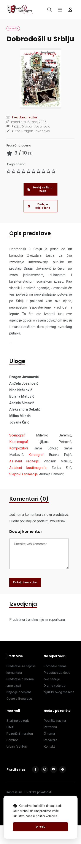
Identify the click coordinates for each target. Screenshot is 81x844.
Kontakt (49, 746)
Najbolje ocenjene (19, 692)
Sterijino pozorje (18, 721)
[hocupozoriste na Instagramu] (44, 769)
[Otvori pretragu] (49, 9)
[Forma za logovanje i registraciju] (70, 9)
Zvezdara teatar (24, 117)
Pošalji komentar (25, 582)
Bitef (9, 727)
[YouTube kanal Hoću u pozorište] (53, 769)
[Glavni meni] (60, 9)
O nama (49, 734)
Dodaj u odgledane (42, 206)
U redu (40, 826)
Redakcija (50, 740)
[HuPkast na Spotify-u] (62, 769)
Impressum (14, 792)
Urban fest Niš (16, 746)
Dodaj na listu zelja (42, 189)
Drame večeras (54, 686)
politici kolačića (46, 816)
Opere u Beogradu (19, 699)
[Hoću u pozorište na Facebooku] (35, 769)
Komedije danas (55, 666)
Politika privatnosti (39, 792)
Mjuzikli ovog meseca (59, 692)
